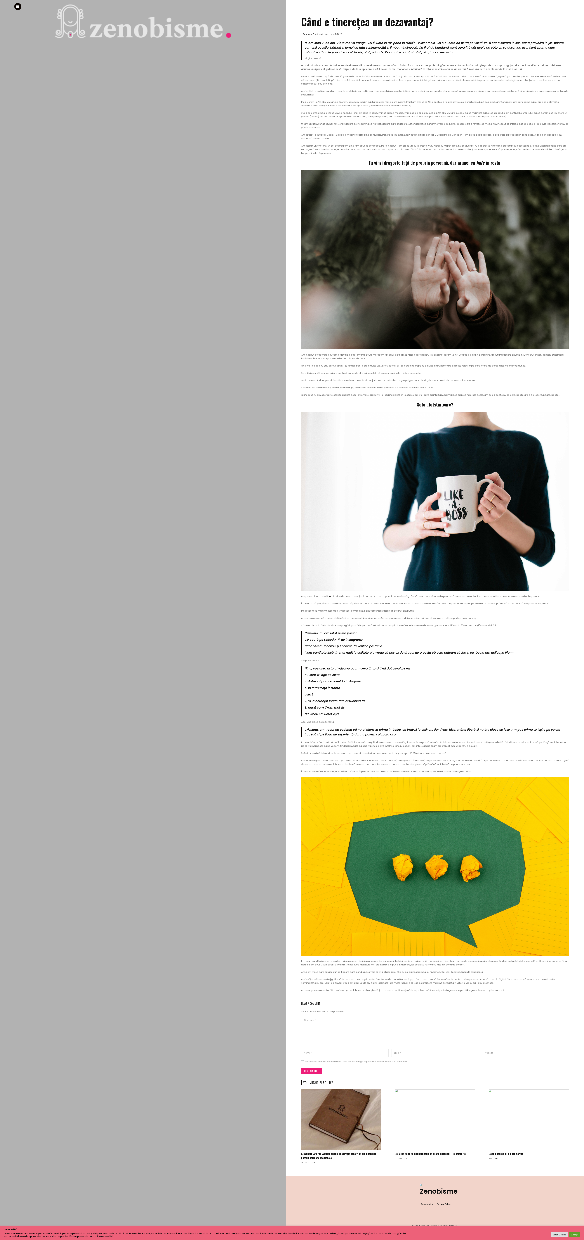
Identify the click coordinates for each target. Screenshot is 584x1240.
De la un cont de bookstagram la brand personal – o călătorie (430, 1154)
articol (327, 596)
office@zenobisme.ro (476, 990)
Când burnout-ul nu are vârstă (506, 1154)
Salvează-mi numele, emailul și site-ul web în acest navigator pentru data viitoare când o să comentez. (356, 1061)
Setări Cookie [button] (559, 1234)
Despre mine (427, 1204)
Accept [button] (574, 1234)
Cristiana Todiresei (313, 34)
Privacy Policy (444, 1204)
